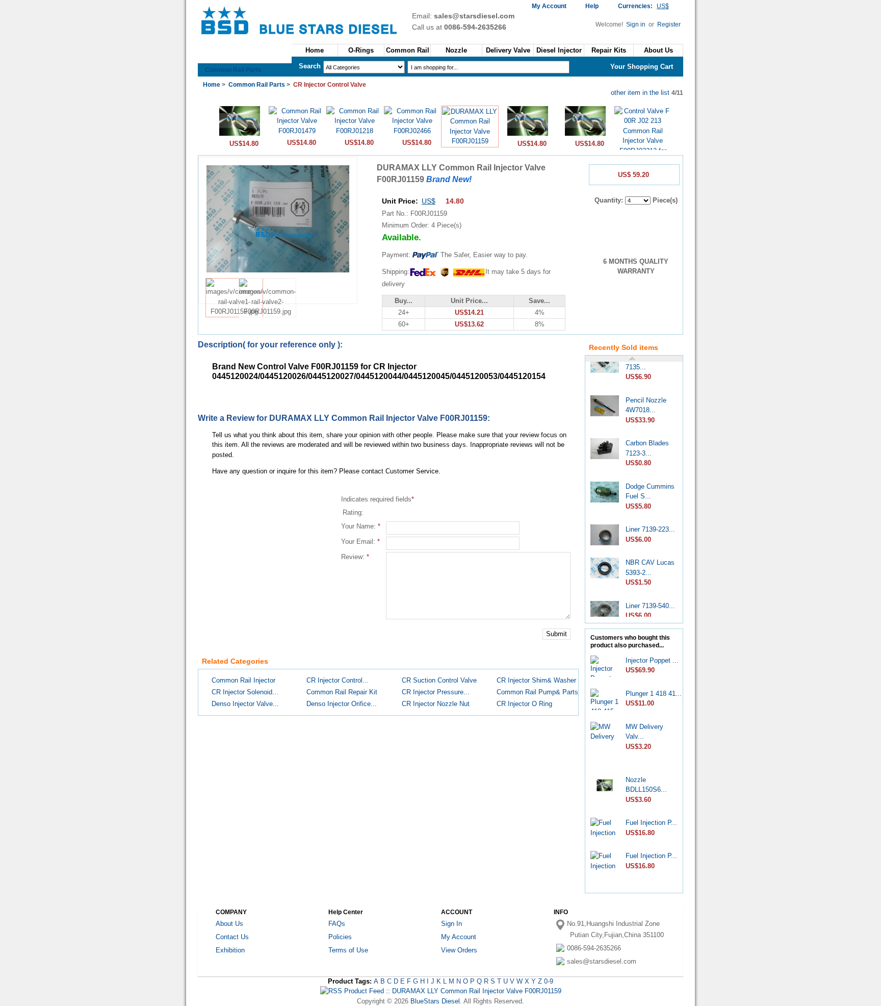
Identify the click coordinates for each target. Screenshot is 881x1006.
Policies (340, 937)
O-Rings (361, 50)
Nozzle (456, 50)
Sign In (451, 923)
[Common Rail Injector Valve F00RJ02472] (240, 135)
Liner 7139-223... (650, 523)
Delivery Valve (508, 50)
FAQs (336, 923)
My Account (549, 6)
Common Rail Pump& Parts (537, 692)
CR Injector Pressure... (436, 692)
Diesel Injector (559, 50)
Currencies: (643, 6)
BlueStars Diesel (435, 1001)
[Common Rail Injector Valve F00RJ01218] (354, 131)
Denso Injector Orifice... (341, 704)
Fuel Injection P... (651, 822)
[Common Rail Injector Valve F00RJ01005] (528, 135)
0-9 (548, 981)
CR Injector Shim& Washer (536, 680)
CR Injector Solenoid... (245, 692)
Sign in (636, 24)
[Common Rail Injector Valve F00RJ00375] (585, 135)
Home (314, 50)
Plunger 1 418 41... (654, 693)
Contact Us (232, 937)
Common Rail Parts (233, 69)
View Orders (459, 950)
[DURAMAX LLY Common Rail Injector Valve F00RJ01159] (470, 141)
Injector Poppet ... (652, 660)
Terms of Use (348, 950)
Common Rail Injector (243, 680)
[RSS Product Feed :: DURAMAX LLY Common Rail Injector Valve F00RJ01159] (441, 991)
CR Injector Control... (337, 680)
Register (669, 24)
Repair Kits (608, 50)
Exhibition (230, 950)
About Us (658, 50)
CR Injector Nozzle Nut (436, 704)
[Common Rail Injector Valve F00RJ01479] (297, 131)
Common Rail (407, 50)
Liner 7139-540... (650, 600)
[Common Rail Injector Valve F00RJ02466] (412, 131)
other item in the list (640, 92)
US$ (428, 201)
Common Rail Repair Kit (341, 692)
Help (592, 6)
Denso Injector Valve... (245, 704)
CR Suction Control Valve (439, 680)
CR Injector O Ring (524, 704)
